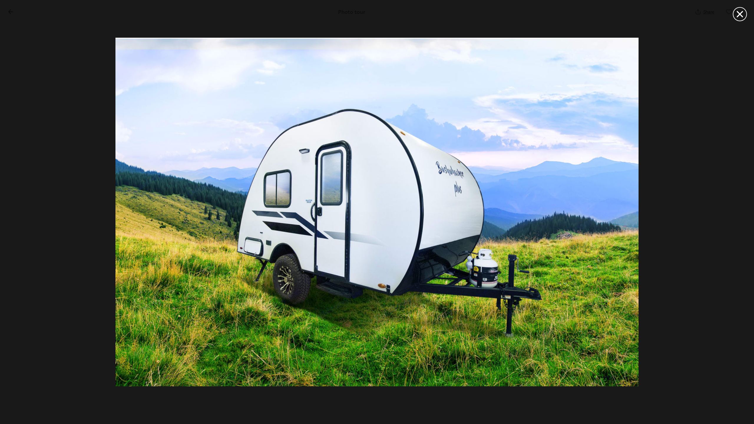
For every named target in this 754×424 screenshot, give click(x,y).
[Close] (740, 14)
